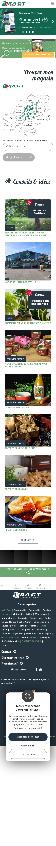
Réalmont (31, 634)
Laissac (5, 614)
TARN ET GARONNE (31, 641)
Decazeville (34, 610)
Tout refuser (28, 755)
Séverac (5, 626)
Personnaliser (28, 746)
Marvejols (45, 637)
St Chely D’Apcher (11, 641)
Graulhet (41, 630)
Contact (6, 651)
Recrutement (9, 663)
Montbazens (41, 614)
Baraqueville (20, 610)
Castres (20, 630)
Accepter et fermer (28, 737)
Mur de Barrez (9, 618)
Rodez (48, 618)
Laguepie (6, 645)
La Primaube (17, 614)
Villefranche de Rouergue (25, 626)
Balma (25, 637)
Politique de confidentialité (28, 728)
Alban (4, 630)
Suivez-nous (18, 669)
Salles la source (41, 622)
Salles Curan (25, 622)
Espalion (47, 610)
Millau (29, 614)
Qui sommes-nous (12, 657)
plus (51, 585)
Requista (22, 618)
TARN (43, 626)
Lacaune (6, 634)
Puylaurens (18, 634)
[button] (23, 32)
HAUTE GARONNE (10, 637)
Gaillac (30, 630)
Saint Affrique (9, 622)
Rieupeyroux (36, 618)
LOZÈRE (34, 637)
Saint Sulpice (45, 634)
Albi (12, 630)
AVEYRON (6, 610)
